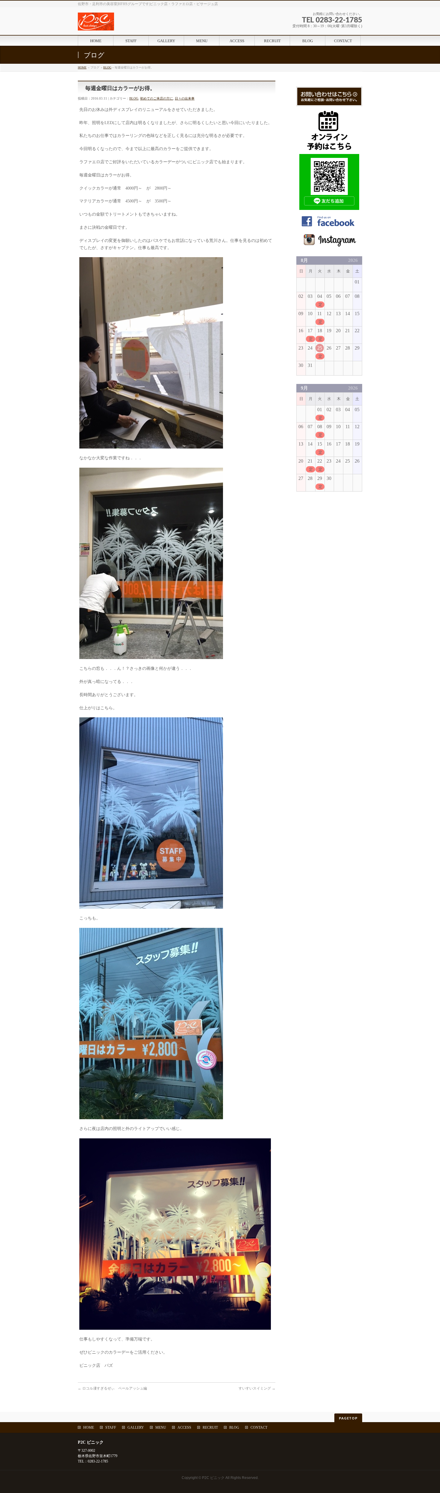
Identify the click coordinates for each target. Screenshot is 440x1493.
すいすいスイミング (257, 1388)
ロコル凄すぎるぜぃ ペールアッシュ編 (112, 1388)
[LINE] (329, 207)
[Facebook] (329, 226)
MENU (160, 1427)
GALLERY (136, 1427)
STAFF (110, 1427)
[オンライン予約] (329, 148)
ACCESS (184, 1427)
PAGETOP (348, 1418)
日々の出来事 (185, 98)
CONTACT (259, 1427)
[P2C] (130, 24)
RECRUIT (210, 1427)
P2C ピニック (213, 1478)
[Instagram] (329, 244)
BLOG (107, 67)
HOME (82, 67)
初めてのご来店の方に (156, 98)
